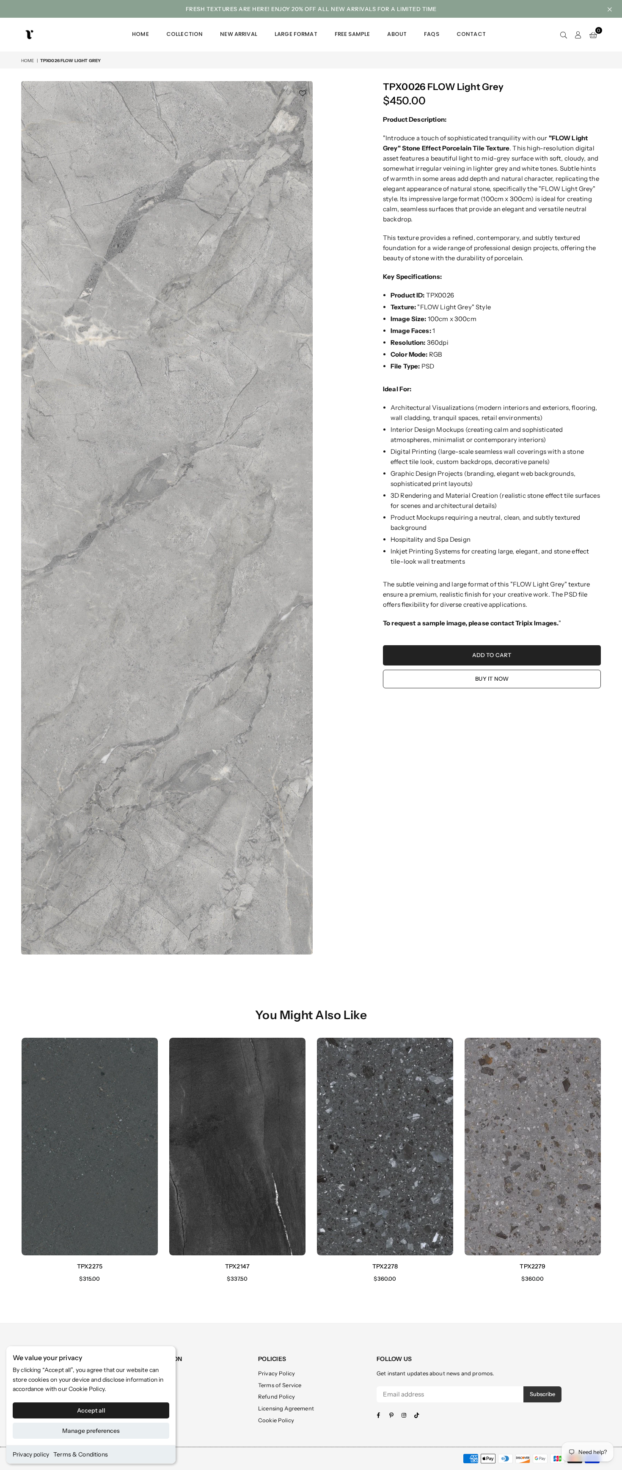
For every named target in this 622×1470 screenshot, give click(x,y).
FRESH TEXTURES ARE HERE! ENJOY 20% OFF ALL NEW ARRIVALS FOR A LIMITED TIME (311, 8)
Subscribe (542, 1394)
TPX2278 (385, 1266)
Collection (184, 34)
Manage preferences (91, 1431)
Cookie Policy (87, 1389)
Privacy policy (31, 1454)
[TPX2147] (237, 1146)
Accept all (91, 1410)
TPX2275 (89, 1266)
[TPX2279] (533, 1146)
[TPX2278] (385, 1146)
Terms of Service (279, 1385)
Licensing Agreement (286, 1408)
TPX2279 (532, 1266)
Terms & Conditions (80, 1454)
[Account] (578, 34)
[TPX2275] (90, 1146)
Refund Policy (276, 1396)
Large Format (296, 34)
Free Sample (352, 34)
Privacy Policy (276, 1373)
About (397, 34)
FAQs (431, 34)
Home (140, 34)
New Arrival (238, 34)
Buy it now (492, 678)
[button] (593, 34)
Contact (471, 34)
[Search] (563, 34)
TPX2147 (237, 1266)
